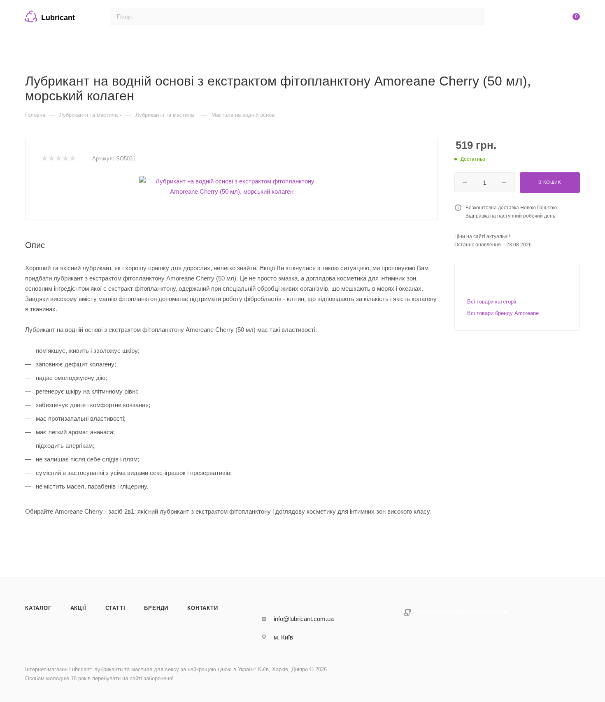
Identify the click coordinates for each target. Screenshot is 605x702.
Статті (115, 608)
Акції (78, 608)
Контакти (202, 608)
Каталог (38, 608)
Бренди (156, 608)
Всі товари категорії (492, 302)
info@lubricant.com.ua (304, 618)
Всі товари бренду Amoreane (503, 313)
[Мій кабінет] (543, 18)
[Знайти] (474, 16)
